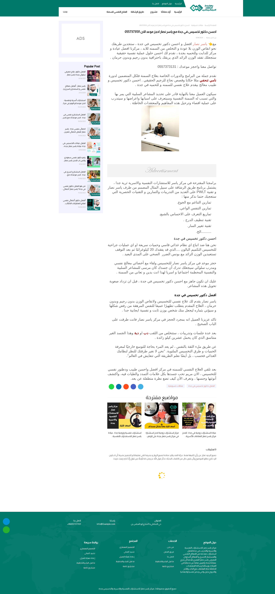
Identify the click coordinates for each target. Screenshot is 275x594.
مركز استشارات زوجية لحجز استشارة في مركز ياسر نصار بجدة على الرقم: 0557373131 (162, 435)
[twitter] (72, 3)
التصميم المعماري (126, 547)
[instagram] (66, 3)
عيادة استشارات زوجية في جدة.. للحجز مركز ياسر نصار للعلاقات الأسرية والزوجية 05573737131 (199, 435)
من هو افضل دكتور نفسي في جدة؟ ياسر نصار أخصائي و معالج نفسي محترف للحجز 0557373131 (74, 188)
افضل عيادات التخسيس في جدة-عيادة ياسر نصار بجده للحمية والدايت (74, 145)
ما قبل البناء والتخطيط (164, 561)
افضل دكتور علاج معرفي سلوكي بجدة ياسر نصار (75, 73)
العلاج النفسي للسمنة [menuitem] (117, 12)
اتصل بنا (155, 3)
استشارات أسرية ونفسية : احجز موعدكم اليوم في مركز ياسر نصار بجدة (74, 102)
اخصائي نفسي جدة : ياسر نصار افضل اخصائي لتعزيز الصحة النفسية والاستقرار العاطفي (75, 130)
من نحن (170, 547)
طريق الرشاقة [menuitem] (137, 12)
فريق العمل (169, 552)
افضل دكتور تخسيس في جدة (201, 386)
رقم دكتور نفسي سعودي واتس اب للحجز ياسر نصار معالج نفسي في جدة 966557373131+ (75, 159)
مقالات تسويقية (197, 25)
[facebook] (78, 3)
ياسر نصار (200, 44)
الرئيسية (178, 3)
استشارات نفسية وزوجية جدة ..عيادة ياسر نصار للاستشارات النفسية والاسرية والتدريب (124, 435)
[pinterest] (61, 3)
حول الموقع (167, 3)
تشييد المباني (129, 552)
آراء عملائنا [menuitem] (165, 12)
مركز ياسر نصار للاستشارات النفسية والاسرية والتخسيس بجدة (126, 588)
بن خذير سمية (211, 38)
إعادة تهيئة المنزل (126, 557)
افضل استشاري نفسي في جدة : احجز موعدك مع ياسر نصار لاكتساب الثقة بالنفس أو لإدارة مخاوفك (74, 116)
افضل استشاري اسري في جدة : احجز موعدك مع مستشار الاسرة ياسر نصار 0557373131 (74, 173)
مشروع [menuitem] (153, 12)
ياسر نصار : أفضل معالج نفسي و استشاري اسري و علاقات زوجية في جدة (74, 88)
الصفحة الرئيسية (210, 25)
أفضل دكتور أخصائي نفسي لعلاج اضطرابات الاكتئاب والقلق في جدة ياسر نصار (74, 202)
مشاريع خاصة (168, 566)
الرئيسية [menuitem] (178, 12)
